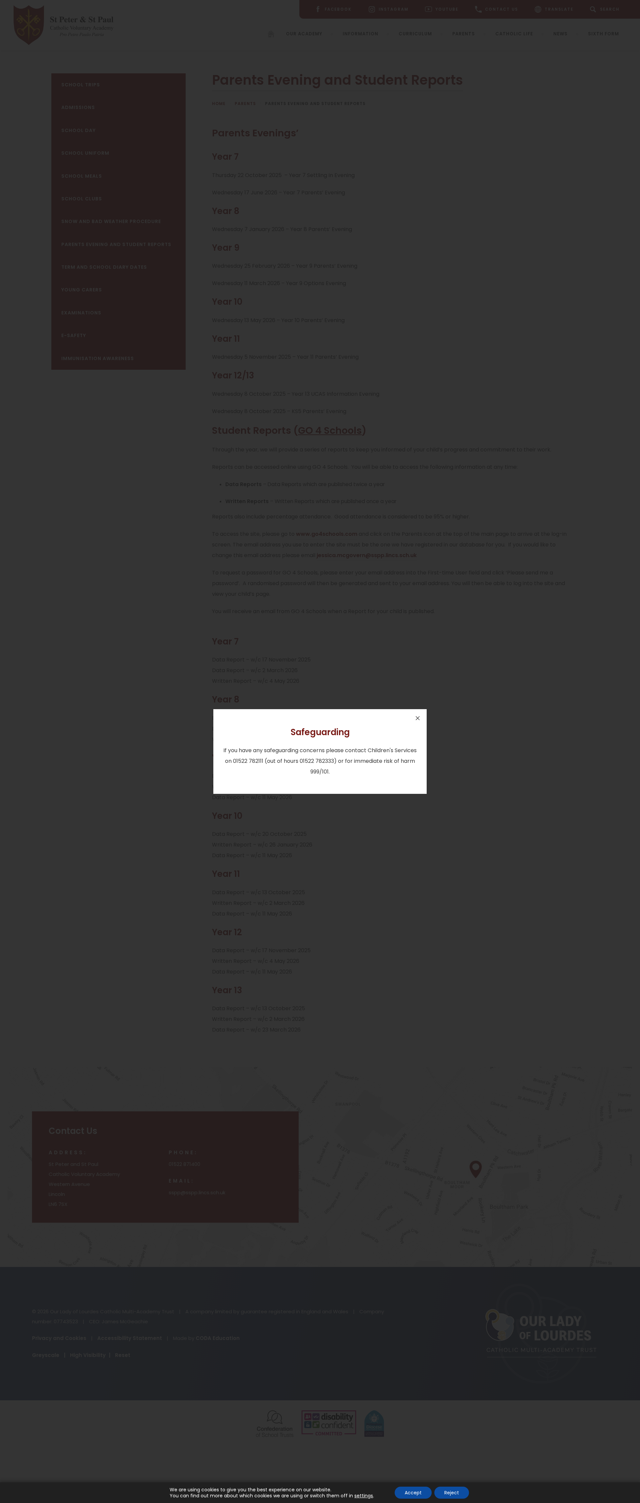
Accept (413, 1492)
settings (363, 1496)
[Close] (417, 718)
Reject (451, 1492)
